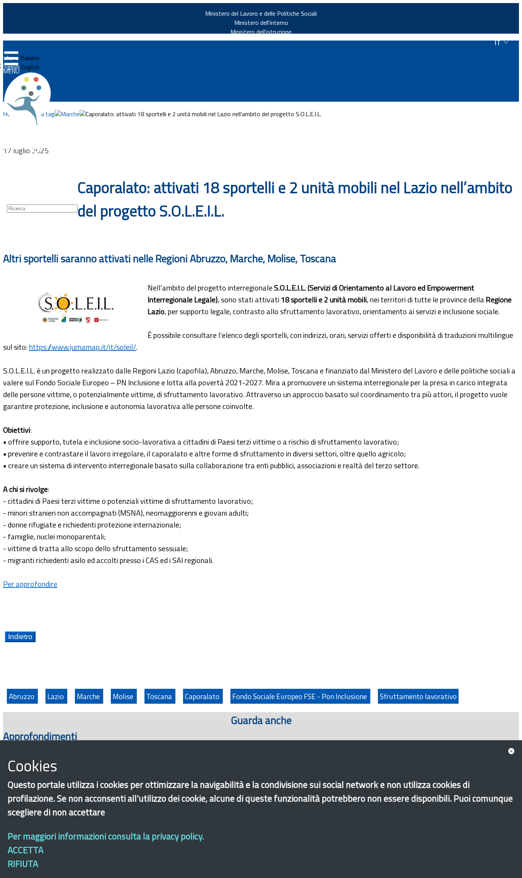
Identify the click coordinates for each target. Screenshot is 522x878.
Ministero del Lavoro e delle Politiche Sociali (261, 13)
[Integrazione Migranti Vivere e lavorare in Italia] (31, 98)
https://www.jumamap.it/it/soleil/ (82, 347)
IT (498, 43)
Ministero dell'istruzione (261, 31)
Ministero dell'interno (261, 22)
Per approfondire (30, 584)
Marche (70, 113)
